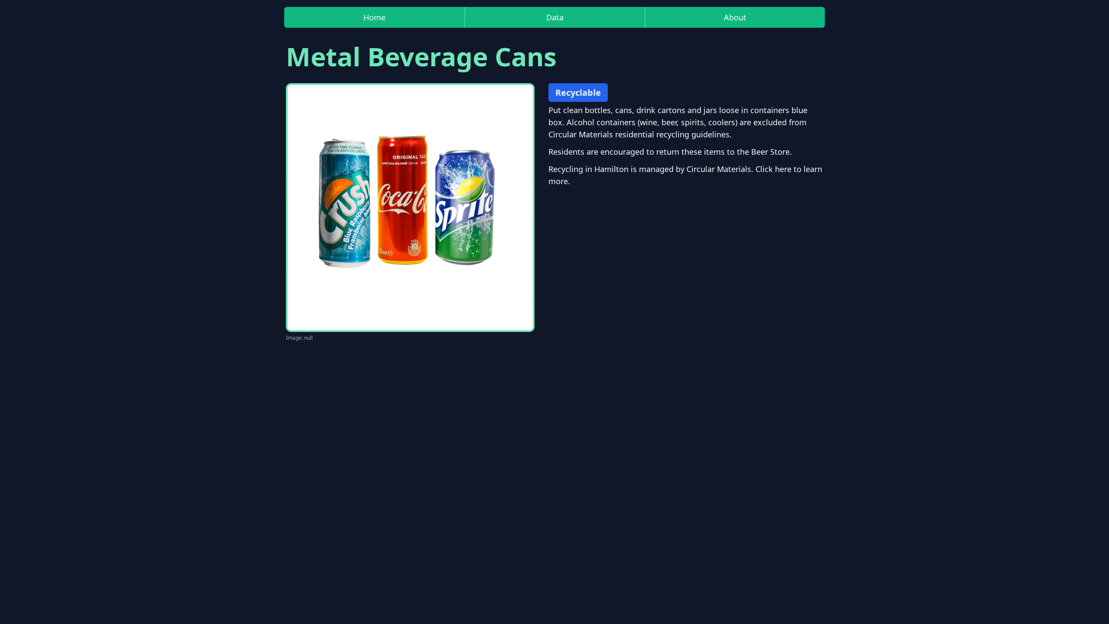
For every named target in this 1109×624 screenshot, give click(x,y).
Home (374, 17)
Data (555, 17)
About (735, 17)
